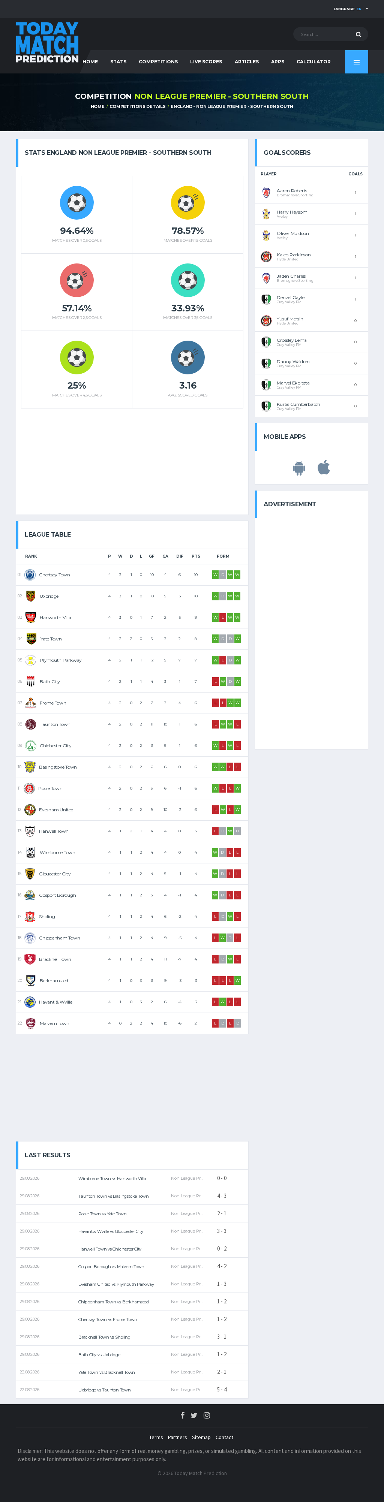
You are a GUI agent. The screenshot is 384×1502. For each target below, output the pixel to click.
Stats (118, 61)
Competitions (158, 61)
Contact (224, 1437)
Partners (177, 1437)
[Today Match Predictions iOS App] (324, 471)
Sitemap (201, 1437)
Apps (277, 61)
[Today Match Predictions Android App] (299, 471)
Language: (348, 9)
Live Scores (206, 61)
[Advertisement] (132, 459)
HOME (90, 61)
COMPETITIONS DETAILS (138, 106)
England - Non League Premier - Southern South (232, 106)
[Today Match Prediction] (48, 41)
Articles (247, 61)
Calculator (314, 61)
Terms (156, 1437)
